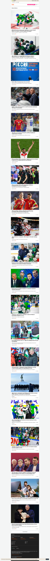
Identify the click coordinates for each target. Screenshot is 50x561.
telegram (14, 542)
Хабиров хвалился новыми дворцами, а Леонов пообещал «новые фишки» (22, 83)
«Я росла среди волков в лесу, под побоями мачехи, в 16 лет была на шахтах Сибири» (24, 525)
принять (47, 559)
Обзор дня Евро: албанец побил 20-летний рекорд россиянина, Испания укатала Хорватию (22, 211)
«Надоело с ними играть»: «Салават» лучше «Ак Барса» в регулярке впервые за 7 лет (23, 315)
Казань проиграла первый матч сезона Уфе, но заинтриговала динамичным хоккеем (23, 109)
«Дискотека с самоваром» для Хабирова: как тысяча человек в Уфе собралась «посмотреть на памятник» (24, 394)
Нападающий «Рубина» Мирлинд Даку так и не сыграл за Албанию (21, 213)
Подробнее (36, 559)
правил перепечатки (19, 557)
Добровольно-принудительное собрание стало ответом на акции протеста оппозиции (23, 369)
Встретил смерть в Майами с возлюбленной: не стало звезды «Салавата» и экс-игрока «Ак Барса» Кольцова (24, 263)
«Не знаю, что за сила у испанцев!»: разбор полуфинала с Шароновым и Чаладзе (23, 133)
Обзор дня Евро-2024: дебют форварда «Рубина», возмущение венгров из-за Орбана (22, 185)
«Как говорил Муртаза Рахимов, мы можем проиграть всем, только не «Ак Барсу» (24, 420)
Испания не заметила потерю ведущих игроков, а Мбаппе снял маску (21, 135)
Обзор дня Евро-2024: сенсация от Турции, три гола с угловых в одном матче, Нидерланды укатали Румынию (25, 160)
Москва (16, 2)
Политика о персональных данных (15, 554)
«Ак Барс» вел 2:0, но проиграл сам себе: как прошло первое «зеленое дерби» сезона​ (24, 447)
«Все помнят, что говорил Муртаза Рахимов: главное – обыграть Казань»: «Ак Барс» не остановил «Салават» (23, 56)
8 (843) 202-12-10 (14, 538)
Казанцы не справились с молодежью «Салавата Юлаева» (19, 32)
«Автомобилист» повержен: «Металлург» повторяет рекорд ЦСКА (24, 237)
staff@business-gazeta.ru (32, 538)
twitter (27, 541)
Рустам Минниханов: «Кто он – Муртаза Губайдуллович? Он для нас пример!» (25, 341)
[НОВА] (31, 4)
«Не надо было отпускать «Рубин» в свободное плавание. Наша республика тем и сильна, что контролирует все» (24, 473)
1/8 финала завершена (15, 161)
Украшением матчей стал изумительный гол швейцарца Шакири (20, 187)
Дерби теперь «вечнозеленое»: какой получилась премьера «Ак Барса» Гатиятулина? (24, 107)
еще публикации (25, 531)
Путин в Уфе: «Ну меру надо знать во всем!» (21, 81)
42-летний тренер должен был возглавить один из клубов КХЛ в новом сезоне (22, 265)
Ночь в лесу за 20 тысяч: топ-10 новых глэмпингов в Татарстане (25, 498)
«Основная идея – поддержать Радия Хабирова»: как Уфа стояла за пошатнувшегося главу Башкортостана (24, 368)
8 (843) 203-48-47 (23, 538)
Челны (12, 2)
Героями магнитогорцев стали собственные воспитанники (19, 239)
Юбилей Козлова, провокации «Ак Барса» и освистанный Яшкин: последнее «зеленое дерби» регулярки (24, 31)
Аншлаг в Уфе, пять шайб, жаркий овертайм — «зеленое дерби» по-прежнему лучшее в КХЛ (24, 58)
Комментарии (14, 84)
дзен (26, 542)
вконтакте (14, 541)
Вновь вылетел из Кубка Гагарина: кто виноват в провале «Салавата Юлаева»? (24, 289)
